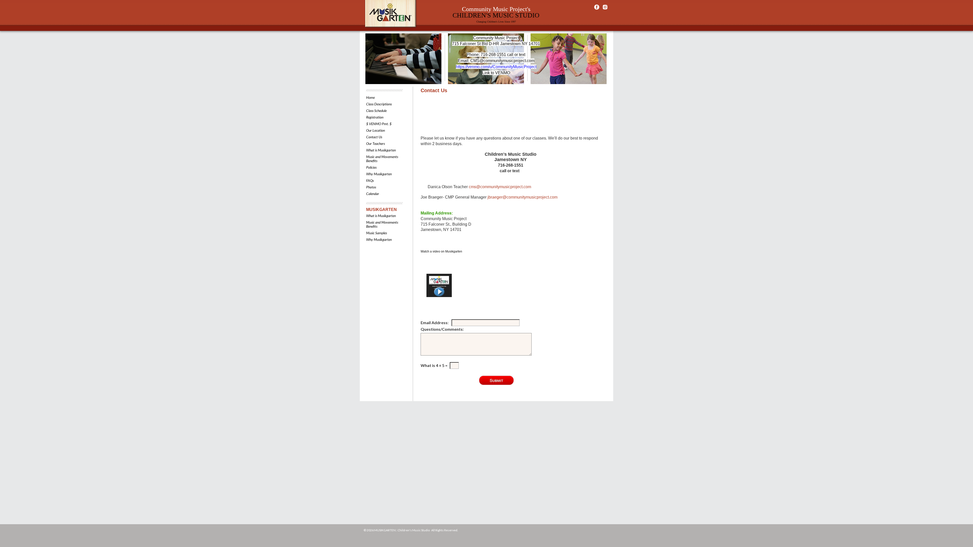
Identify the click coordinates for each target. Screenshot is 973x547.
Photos (371, 187)
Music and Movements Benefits (382, 158)
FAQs (370, 180)
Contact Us (374, 137)
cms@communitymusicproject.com (500, 187)
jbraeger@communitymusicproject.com (522, 197)
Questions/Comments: (442, 329)
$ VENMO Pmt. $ (378, 124)
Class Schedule (376, 110)
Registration (374, 117)
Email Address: (435, 322)
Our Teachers (375, 143)
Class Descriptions (379, 104)
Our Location (375, 130)
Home (370, 97)
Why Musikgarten (379, 174)
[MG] (456, 285)
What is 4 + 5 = (434, 365)
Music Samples (376, 233)
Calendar (372, 193)
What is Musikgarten (381, 150)
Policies (371, 167)
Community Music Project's (496, 9)
